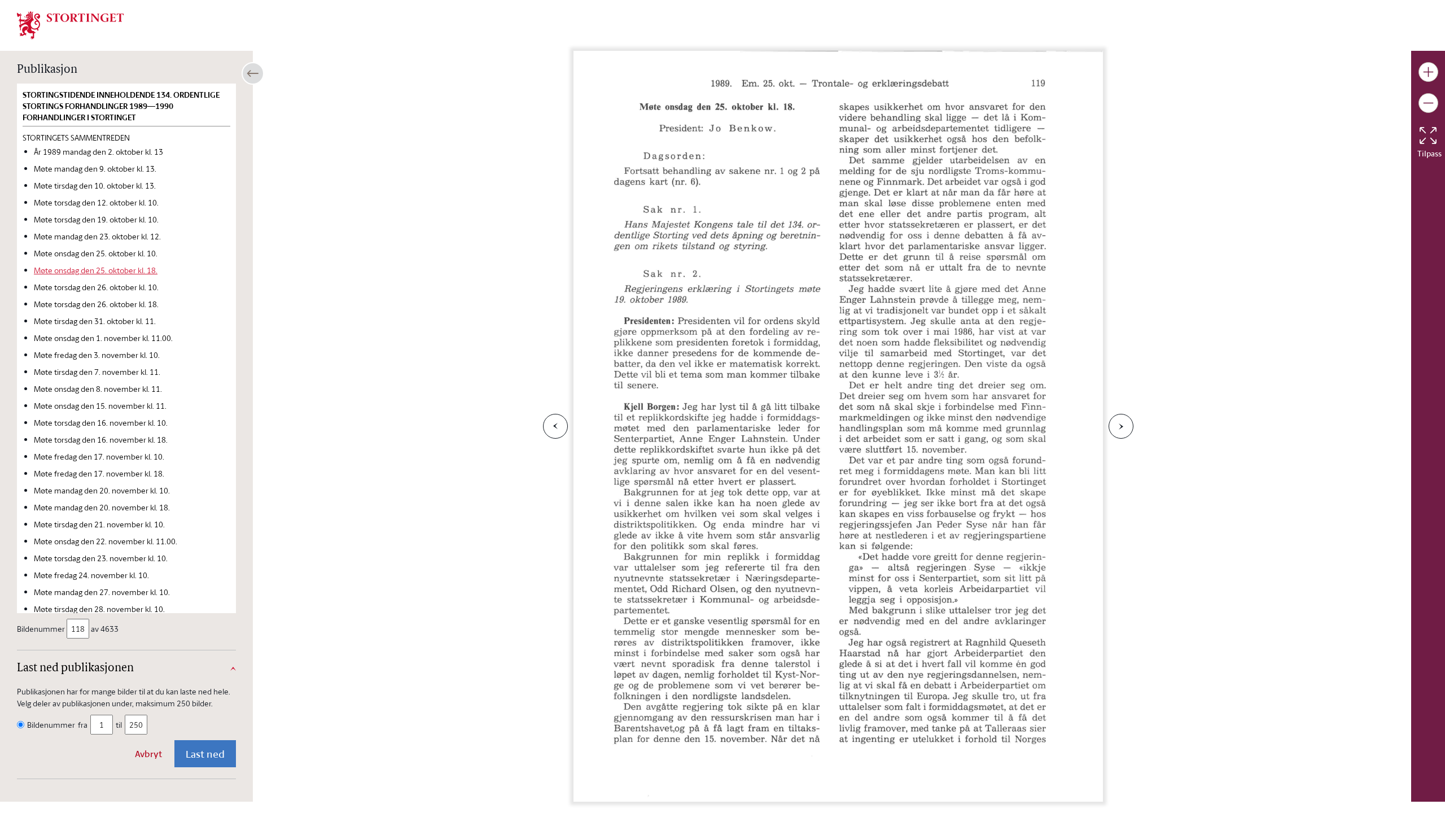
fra (82, 724)
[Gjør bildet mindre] (1428, 103)
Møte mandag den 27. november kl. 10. (102, 592)
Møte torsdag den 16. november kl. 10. (101, 422)
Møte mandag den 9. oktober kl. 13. (95, 168)
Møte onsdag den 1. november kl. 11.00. (103, 338)
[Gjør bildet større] (1428, 72)
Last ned (205, 754)
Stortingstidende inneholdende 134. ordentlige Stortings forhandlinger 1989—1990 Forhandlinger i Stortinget (121, 106)
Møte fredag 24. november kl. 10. (91, 575)
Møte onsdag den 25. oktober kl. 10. (95, 253)
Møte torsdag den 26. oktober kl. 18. (96, 304)
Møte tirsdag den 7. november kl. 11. (97, 371)
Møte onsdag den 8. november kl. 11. (98, 388)
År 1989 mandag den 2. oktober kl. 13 (98, 151)
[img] (70, 24)
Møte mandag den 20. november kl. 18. (102, 507)
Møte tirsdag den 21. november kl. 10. (99, 524)
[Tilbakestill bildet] (1428, 135)
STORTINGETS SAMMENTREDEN (76, 137)
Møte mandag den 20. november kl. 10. (102, 490)
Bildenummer (41, 628)
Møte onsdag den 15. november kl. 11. (100, 405)
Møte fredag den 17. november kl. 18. (99, 473)
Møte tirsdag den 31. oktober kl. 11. (95, 321)
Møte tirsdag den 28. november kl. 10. (99, 609)
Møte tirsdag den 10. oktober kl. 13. (95, 185)
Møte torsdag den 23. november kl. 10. (101, 558)
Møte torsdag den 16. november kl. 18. (101, 439)
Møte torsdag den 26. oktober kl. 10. (96, 287)
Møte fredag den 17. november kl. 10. (99, 456)
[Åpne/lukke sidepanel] (253, 73)
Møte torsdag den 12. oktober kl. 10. (96, 202)
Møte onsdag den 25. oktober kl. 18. (95, 270)
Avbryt (148, 753)
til (119, 724)
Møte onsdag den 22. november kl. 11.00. (105, 541)
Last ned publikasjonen (75, 668)
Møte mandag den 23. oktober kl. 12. (97, 236)
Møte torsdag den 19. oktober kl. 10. (96, 219)
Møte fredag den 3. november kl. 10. (97, 354)
